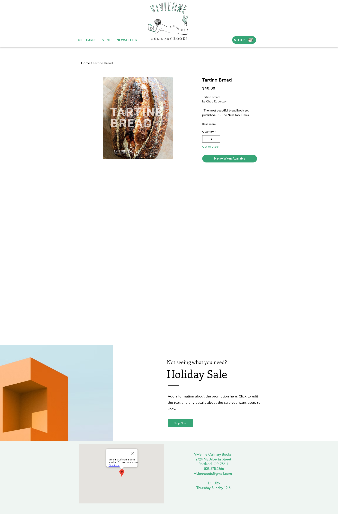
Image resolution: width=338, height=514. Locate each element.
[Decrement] (205, 138)
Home (85, 63)
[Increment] (217, 138)
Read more (209, 124)
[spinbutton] (211, 138)
